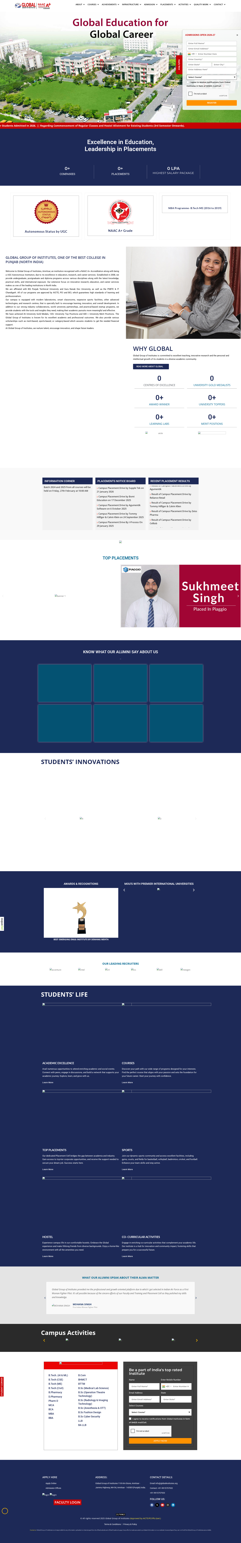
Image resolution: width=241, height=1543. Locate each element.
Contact (218, 4)
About (79, 4)
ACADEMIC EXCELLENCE (58, 1063)
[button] (3, 67)
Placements (166, 4)
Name (132, 1380)
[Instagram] (168, 1505)
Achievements (109, 4)
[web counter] (120, 1514)
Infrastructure (130, 4)
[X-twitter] (157, 1505)
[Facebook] (152, 1505)
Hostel (47, 1237)
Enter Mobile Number (171, 1380)
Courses (92, 4)
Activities (183, 4)
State (163, 1393)
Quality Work (201, 4)
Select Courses (136, 1405)
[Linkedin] (173, 1505)
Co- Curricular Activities (141, 1237)
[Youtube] (162, 1505)
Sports (127, 1150)
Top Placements (54, 1150)
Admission (149, 4)
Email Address (136, 1393)
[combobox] (166, 1386)
